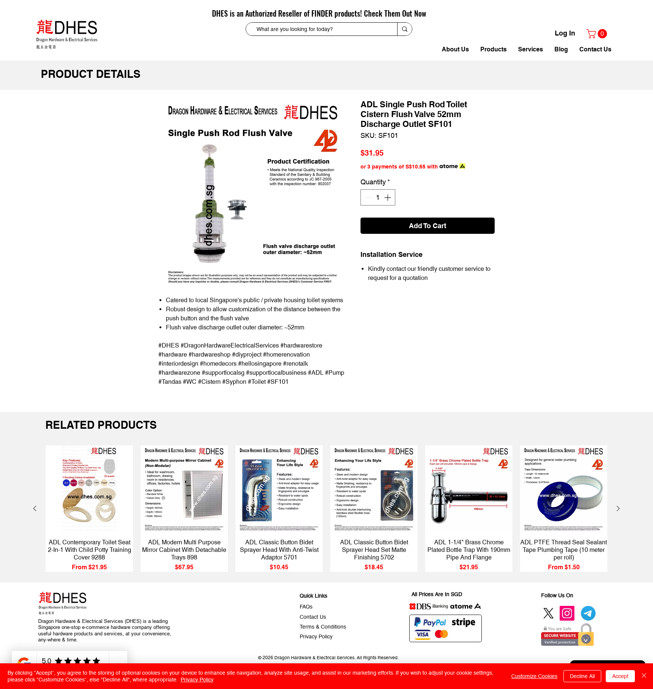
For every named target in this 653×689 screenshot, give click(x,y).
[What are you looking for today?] (404, 29)
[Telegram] (588, 613)
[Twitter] (548, 613)
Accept (620, 676)
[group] (326, 508)
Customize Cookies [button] (534, 676)
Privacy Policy (197, 680)
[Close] (643, 676)
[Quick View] (89, 489)
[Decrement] (367, 197)
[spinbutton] (377, 197)
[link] (597, 33)
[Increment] (388, 197)
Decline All (582, 676)
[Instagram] (567, 613)
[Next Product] (618, 508)
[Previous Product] (34, 508)
